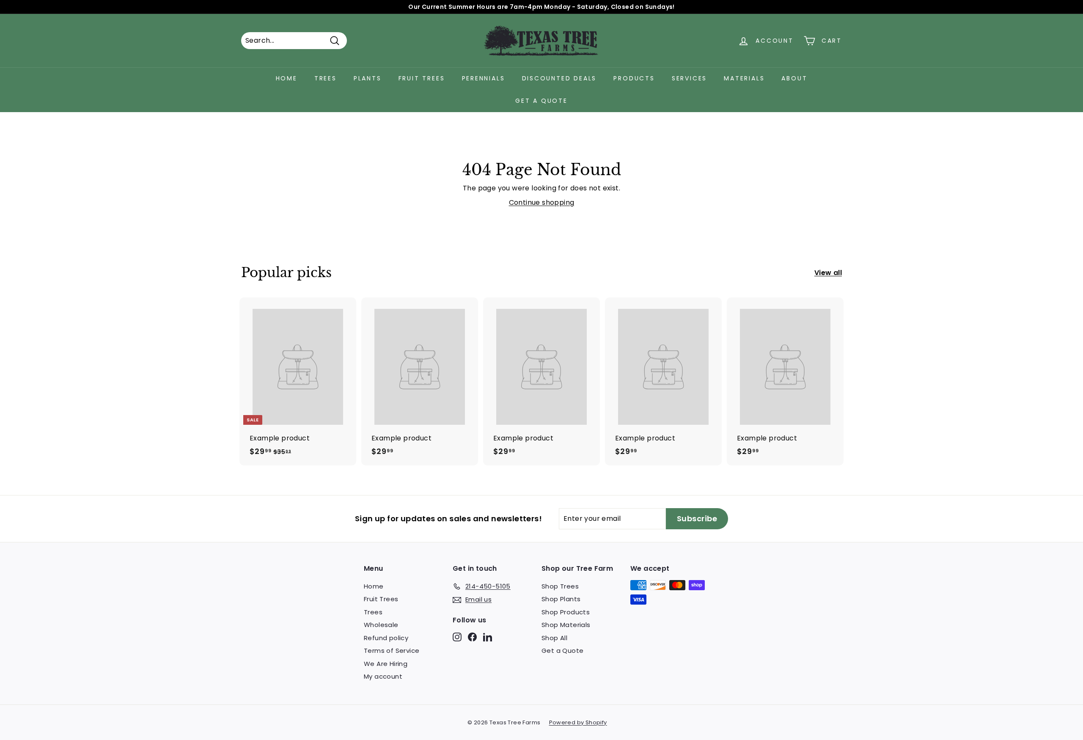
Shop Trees (560, 586)
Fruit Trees (422, 78)
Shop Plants (561, 598)
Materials (744, 78)
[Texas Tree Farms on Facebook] (472, 636)
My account (383, 676)
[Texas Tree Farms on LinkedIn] (487, 636)
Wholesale (381, 624)
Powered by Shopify (578, 722)
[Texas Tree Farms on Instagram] (457, 636)
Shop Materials (566, 624)
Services (689, 78)
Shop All (554, 637)
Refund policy (386, 637)
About (794, 78)
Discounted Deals (559, 78)
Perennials (483, 78)
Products (633, 78)
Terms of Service (391, 650)
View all (828, 273)
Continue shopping (541, 202)
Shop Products (566, 612)
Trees (325, 78)
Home (286, 78)
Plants (368, 78)
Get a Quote (541, 100)
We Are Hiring (385, 663)
